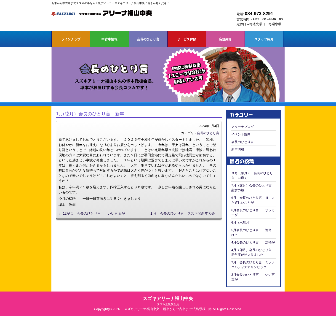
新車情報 (237, 149)
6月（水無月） (241, 222)
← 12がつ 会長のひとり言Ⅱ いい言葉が (92, 213)
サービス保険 (186, 39)
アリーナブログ (242, 127)
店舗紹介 (225, 39)
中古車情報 (109, 39)
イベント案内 (241, 134)
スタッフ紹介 (264, 39)
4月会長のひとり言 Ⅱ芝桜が (253, 242)
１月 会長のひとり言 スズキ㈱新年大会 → (184, 213)
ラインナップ (70, 39)
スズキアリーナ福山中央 (168, 301)
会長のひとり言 (148, 39)
